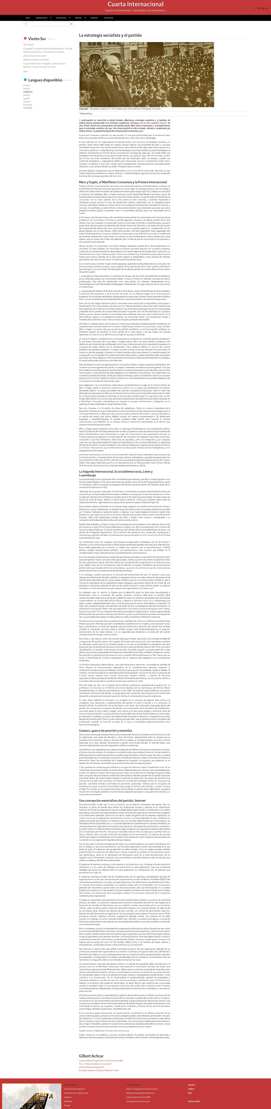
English (26, 88)
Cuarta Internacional (136, 5)
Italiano (26, 95)
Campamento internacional (138, 1101)
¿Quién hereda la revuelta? (34, 56)
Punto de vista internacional (76, 1093)
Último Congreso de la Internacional (142, 1089)
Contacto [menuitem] (94, 18)
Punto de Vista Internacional (117, 1030)
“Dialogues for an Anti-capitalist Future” (148, 123)
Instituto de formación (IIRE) (138, 1097)
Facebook (68, 1101)
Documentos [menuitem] (59, 19)
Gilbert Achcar (86, 113)
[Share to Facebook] (155, 26)
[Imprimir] (173, 1044)
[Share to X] (159, 26)
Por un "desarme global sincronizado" (95, 1064)
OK (71, 24)
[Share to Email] (167, 26)
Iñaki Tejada (28, 44)
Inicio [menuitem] (28, 18)
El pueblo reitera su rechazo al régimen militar (99, 1070)
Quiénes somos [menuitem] (40, 19)
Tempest (90, 1030)
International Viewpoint (74, 1089)
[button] (171, 26)
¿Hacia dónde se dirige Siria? (91, 1067)
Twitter (67, 1105)
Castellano (27, 91)
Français (26, 85)
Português (27, 104)
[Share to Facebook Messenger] (163, 26)
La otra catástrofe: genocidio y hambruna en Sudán (101, 1060)
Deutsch (26, 101)
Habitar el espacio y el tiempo (36, 59)
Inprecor (67, 1097)
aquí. (141, 131)
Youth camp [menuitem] (108, 18)
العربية (26, 98)
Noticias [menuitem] (76, 19)
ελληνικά (27, 108)
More (25, 71)
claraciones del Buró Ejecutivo (142, 1093)
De (127, 1093)
